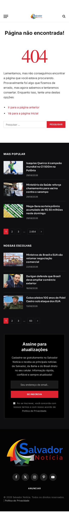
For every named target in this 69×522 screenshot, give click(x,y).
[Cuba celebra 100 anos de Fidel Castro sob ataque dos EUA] (13, 302)
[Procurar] (63, 16)
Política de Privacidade (34, 411)
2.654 (32, 231)
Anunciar (34, 488)
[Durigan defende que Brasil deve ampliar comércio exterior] (13, 281)
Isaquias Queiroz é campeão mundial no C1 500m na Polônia (44, 167)
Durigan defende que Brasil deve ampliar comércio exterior (43, 280)
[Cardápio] (6, 16)
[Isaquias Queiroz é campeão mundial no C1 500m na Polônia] (13, 167)
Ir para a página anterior (23, 107)
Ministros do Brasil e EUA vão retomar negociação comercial (44, 258)
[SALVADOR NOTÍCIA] (36, 16)
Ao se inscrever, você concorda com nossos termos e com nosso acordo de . (34, 407)
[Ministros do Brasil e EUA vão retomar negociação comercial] (13, 259)
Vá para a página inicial (23, 113)
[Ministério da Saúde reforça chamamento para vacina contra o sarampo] (13, 189)
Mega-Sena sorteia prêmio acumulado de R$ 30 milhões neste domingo (44, 210)
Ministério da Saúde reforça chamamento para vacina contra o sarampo (43, 188)
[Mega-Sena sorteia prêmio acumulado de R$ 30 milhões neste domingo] (13, 211)
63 (30, 320)
